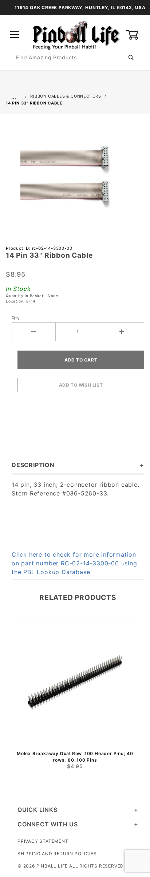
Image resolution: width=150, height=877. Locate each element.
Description (33, 465)
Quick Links (37, 809)
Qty (16, 317)
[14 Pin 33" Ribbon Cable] (75, 178)
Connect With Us (47, 824)
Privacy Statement (42, 841)
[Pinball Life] (75, 34)
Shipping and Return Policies (56, 853)
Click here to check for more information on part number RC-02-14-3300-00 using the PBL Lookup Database (74, 563)
